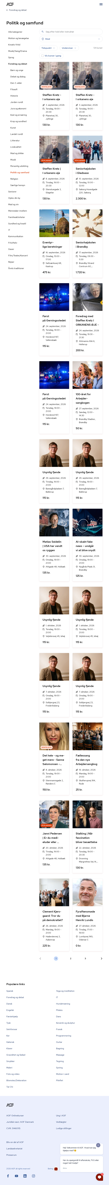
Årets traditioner (16, 268)
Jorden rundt (16, 102)
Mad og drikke (17, 153)
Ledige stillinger (64, 1128)
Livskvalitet (15, 147)
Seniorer (12, 191)
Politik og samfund (19, 172)
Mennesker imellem (17, 210)
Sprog (11, 57)
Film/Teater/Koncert (18, 255)
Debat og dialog (17, 76)
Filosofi (13, 89)
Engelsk (10, 1010)
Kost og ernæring (18, 115)
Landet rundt (16, 134)
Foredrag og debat (17, 63)
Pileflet (59, 1080)
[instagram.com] (33, 1176)
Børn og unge (16, 70)
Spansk (9, 991)
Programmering (63, 1035)
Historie (14, 95)
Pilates (59, 1010)
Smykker (10, 1061)
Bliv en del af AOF (15, 1142)
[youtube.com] (19, 1176)
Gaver (11, 249)
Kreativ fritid (14, 44)
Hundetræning (63, 1003)
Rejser (11, 262)
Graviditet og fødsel (15, 1054)
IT (9, 230)
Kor (8, 1035)
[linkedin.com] (27, 1176)
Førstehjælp (12, 1016)
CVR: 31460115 (13, 1128)
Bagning (60, 1048)
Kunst (13, 127)
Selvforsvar (11, 1029)
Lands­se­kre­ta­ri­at (14, 1148)
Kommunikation (15, 236)
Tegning (60, 1061)
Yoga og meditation (65, 991)
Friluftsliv (12, 242)
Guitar (59, 1042)
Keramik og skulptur (65, 1023)
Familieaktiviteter (16, 217)
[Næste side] (100, 958)
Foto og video (12, 1074)
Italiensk (10, 1042)
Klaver (9, 1048)
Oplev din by (14, 198)
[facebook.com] (10, 1176)
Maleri (9, 1067)
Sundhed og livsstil (17, 223)
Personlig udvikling (19, 166)
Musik (13, 159)
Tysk (8, 1023)
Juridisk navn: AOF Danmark (20, 1122)
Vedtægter (61, 1122)
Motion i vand (62, 1074)
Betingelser (52, 1168)
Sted (47, 39)
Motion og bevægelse (18, 38)
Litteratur (15, 140)
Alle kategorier (15, 31)
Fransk (59, 1029)
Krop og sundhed (18, 121)
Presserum (11, 1155)
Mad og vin (13, 204)
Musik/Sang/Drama (17, 51)
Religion (14, 178)
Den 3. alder (16, 83)
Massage (60, 1054)
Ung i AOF (61, 1115)
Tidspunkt (46, 48)
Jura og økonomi (18, 108)
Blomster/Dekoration (16, 1080)
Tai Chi (9, 1086)
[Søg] (42, 31)
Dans (58, 1016)
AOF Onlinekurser (15, 1115)
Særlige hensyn (17, 185)
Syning (59, 1067)
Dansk (9, 1003)
